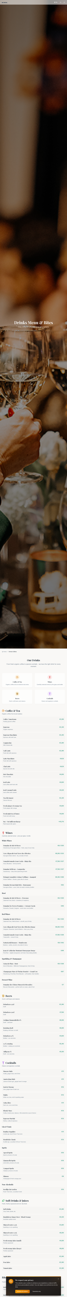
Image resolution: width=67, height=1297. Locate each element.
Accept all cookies (22, 1291)
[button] (17, 680)
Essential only (37, 1291)
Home (5, 651)
